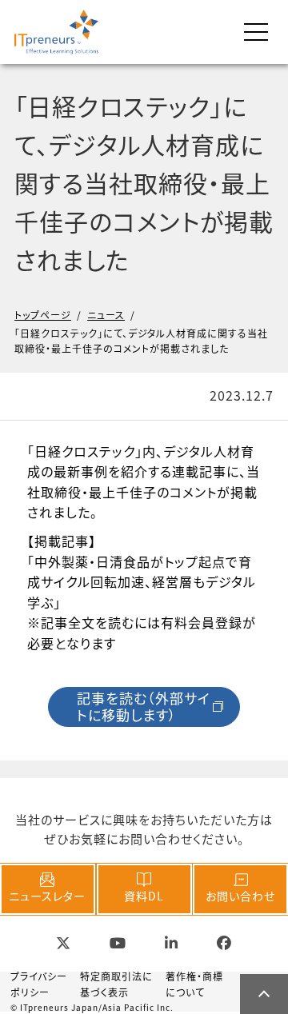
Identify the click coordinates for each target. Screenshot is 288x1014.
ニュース (106, 314)
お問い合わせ (240, 896)
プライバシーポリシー (38, 983)
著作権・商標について (194, 983)
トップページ (42, 314)
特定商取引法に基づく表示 (116, 983)
